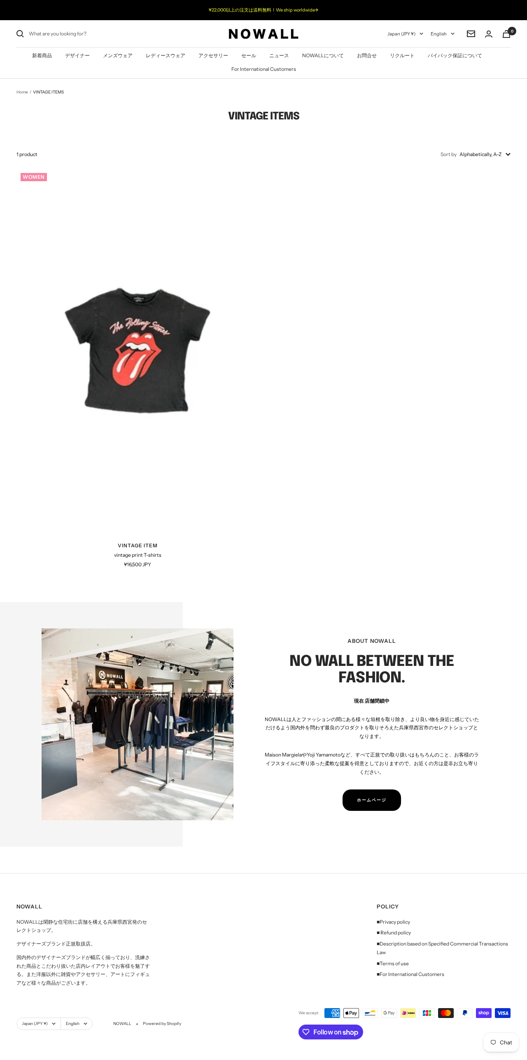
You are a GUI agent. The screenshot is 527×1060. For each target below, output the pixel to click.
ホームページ (372, 800)
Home (22, 92)
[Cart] (506, 34)
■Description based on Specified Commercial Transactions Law (442, 948)
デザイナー (77, 55)
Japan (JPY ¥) (401, 34)
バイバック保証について (455, 55)
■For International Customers (410, 974)
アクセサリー (213, 55)
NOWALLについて (323, 55)
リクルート (402, 55)
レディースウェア (165, 55)
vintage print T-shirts (137, 555)
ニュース (279, 55)
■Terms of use (393, 963)
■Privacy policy (393, 922)
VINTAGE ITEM (138, 545)
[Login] (488, 33)
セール (248, 55)
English (439, 34)
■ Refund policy (394, 932)
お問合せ (367, 55)
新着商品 (42, 55)
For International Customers (263, 69)
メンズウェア (118, 55)
